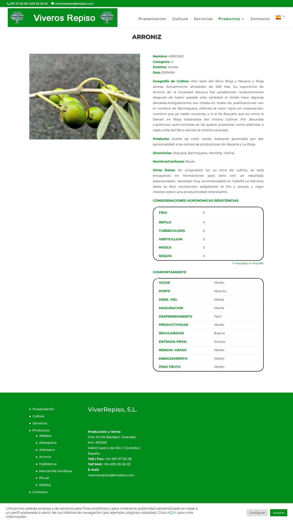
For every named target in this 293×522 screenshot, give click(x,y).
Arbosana (47, 450)
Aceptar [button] (279, 512)
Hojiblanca (48, 464)
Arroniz (45, 457)
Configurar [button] (257, 512)
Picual (44, 478)
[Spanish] (281, 21)
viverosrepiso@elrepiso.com (111, 475)
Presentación (152, 19)
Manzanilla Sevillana (55, 471)
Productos (229, 19)
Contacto (260, 19)
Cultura (180, 19)
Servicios (203, 19)
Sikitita (45, 485)
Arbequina (48, 443)
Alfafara (45, 436)
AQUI (171, 513)
